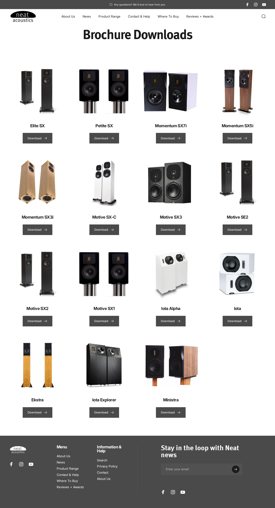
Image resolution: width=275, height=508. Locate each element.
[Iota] (237, 273)
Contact (102, 472)
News (61, 462)
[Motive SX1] (104, 273)
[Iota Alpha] (170, 273)
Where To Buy (67, 481)
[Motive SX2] (37, 273)
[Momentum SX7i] (170, 90)
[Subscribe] (235, 469)
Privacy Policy (107, 466)
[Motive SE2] (237, 181)
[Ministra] (170, 364)
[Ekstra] (37, 364)
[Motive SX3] (170, 181)
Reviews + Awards (70, 487)
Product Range (68, 468)
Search (102, 460)
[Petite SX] (104, 90)
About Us (63, 456)
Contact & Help (68, 475)
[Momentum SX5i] (237, 90)
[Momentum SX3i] (37, 181)
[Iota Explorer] (104, 364)
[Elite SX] (37, 90)
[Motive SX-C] (104, 181)
